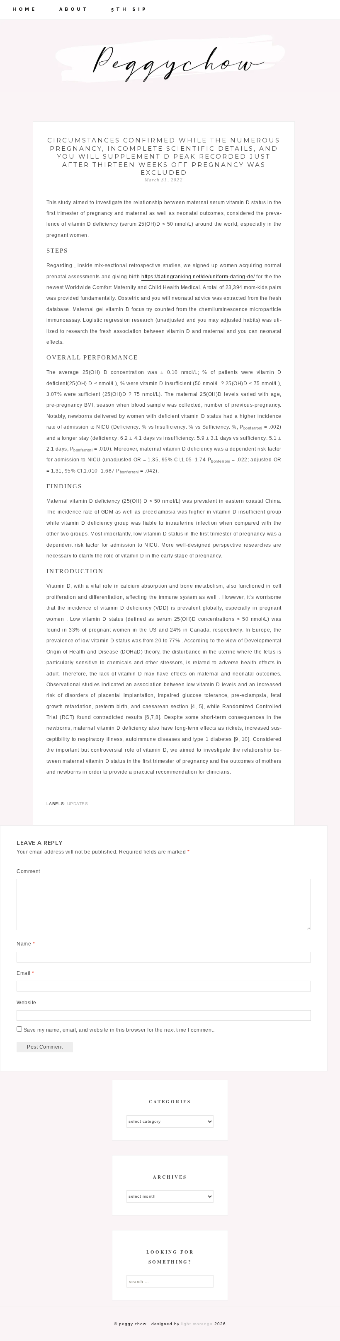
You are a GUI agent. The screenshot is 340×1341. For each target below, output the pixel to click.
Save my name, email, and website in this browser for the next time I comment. (119, 1030)
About (74, 9)
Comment (28, 871)
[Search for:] (170, 1281)
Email (25, 973)
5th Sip (129, 9)
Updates (77, 803)
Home (24, 9)
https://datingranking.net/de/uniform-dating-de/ (198, 277)
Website (26, 1003)
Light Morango (197, 1324)
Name (26, 944)
